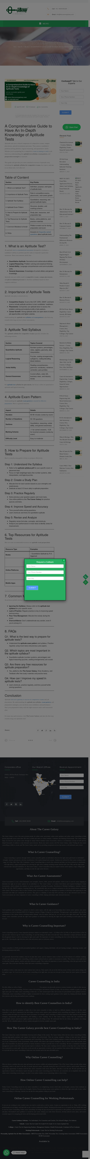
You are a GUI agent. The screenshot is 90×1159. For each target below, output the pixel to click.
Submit (32, 588)
